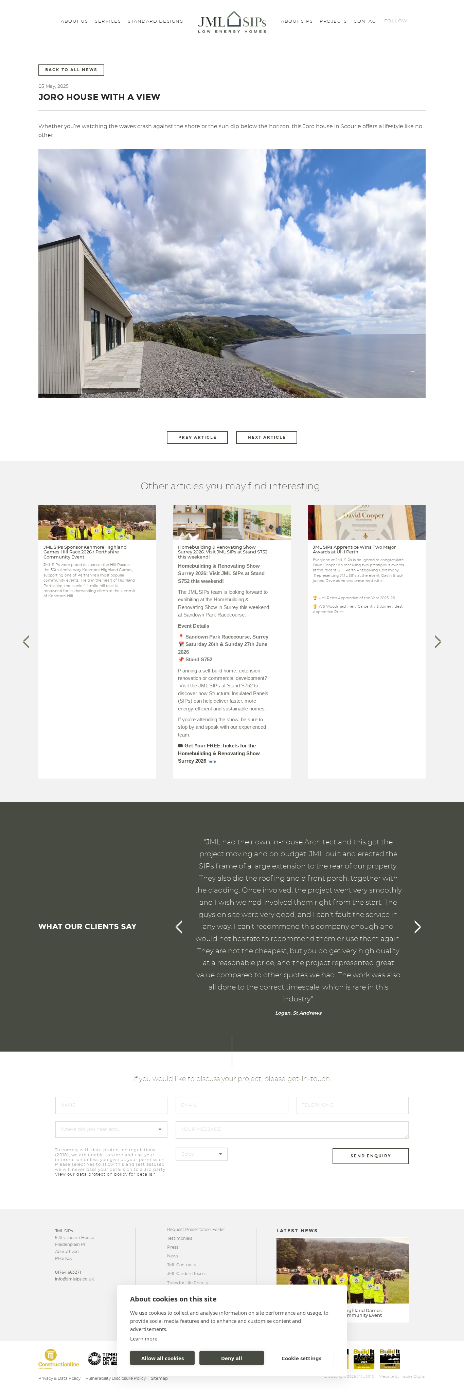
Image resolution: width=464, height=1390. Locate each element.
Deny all (231, 1358)
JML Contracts (181, 1265)
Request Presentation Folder (196, 1230)
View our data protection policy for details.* (105, 1174)
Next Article (267, 437)
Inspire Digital (413, 1376)
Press (172, 1247)
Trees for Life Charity (187, 1283)
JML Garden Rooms (187, 1274)
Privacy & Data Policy (59, 1378)
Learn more (143, 1338)
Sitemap (159, 1378)
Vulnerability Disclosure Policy (116, 1378)
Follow (396, 21)
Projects (333, 21)
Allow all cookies (162, 1358)
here (212, 761)
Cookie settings (301, 1358)
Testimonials (179, 1238)
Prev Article (197, 437)
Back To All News (71, 69)
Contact (366, 21)
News (172, 1256)
